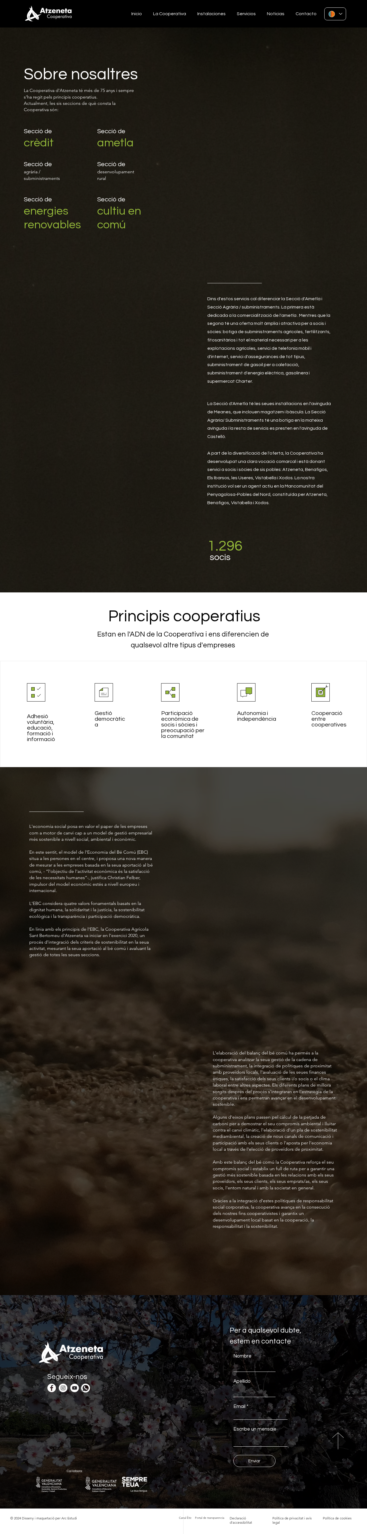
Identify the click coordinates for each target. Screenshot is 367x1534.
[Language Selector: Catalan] (335, 13)
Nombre (242, 1356)
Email (239, 1406)
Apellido (242, 1381)
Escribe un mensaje (254, 1429)
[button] (168, 13)
